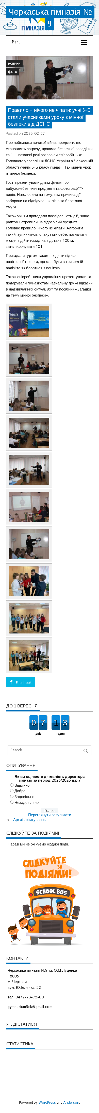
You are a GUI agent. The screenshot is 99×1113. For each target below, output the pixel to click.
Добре (19, 791)
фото (12, 71)
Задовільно (24, 796)
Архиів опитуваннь (29, 819)
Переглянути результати (49, 815)
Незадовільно (26, 802)
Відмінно (21, 785)
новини (14, 63)
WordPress (47, 1102)
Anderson (71, 1102)
